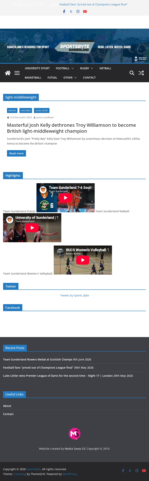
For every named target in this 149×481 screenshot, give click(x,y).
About (7, 406)
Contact (89, 77)
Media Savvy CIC (75, 448)
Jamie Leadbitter (45, 117)
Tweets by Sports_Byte (74, 295)
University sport (37, 68)
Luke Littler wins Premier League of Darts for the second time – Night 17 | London (58, 375)
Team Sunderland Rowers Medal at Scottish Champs (37, 359)
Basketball (33, 77)
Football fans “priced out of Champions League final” (93, 4)
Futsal (52, 77)
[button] (72, 68)
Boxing (12, 110)
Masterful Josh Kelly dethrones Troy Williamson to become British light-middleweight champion (71, 128)
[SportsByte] (7, 73)
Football (63, 68)
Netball (105, 68)
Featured (25, 110)
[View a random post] (141, 73)
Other (68, 77)
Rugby (84, 68)
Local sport (42, 110)
